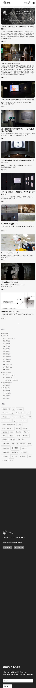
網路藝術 (5, 354)
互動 (20, 425)
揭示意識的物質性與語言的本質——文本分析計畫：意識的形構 (17, 130)
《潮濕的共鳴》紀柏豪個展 (10, 63)
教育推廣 (5, 396)
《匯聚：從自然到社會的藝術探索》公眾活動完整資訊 (17, 27)
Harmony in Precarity (10, 253)
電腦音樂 (22, 456)
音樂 (11, 460)
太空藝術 (5, 343)
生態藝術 (5, 351)
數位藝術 (25, 436)
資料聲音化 (6, 367)
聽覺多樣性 (25, 448)
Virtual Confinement (9, 282)
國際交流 (25, 428)
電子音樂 (14, 456)
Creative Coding (8, 375)
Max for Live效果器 (10, 380)
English (3, 333)
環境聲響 (12, 439)
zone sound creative (9, 425)
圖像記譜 (5, 341)
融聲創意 (15, 452)
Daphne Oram (20, 413)
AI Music (19, 409)
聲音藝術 (5, 359)
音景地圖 (4, 460)
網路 (13, 444)
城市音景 (4, 432)
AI (13, 409)
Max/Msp (6, 417)
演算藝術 (5, 349)
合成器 (18, 428)
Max (28, 413)
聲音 (29, 444)
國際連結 (5, 390)
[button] (33, 2)
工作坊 (10, 436)
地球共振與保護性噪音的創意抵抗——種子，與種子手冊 (17, 161)
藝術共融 (5, 362)
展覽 (4, 436)
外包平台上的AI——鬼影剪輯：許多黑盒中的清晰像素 (18, 193)
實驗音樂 (26, 432)
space (15, 421)
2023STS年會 (6, 409)
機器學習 (5, 346)
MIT (23, 417)
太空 (11, 432)
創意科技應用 (5, 372)
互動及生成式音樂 (8, 338)
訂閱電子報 (7, 686)
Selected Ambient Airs (10, 311)
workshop (23, 421)
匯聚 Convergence (7, 428)
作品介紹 (3, 335)
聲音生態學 (6, 448)
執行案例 (5, 393)
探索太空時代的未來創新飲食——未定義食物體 (17, 99)
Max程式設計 (6, 377)
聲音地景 (5, 356)
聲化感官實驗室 (5, 382)
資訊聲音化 (5, 456)
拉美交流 (17, 436)
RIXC (29, 417)
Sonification (6, 421)
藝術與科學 (6, 452)
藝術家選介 (6, 364)
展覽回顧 (5, 385)
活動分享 (5, 398)
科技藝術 (6, 443)
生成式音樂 (21, 439)
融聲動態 (3, 388)
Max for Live (15, 417)
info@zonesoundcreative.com (12, 542)
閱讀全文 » (3, 41)
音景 (30, 456)
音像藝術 (5, 369)
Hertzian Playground (9, 223)
